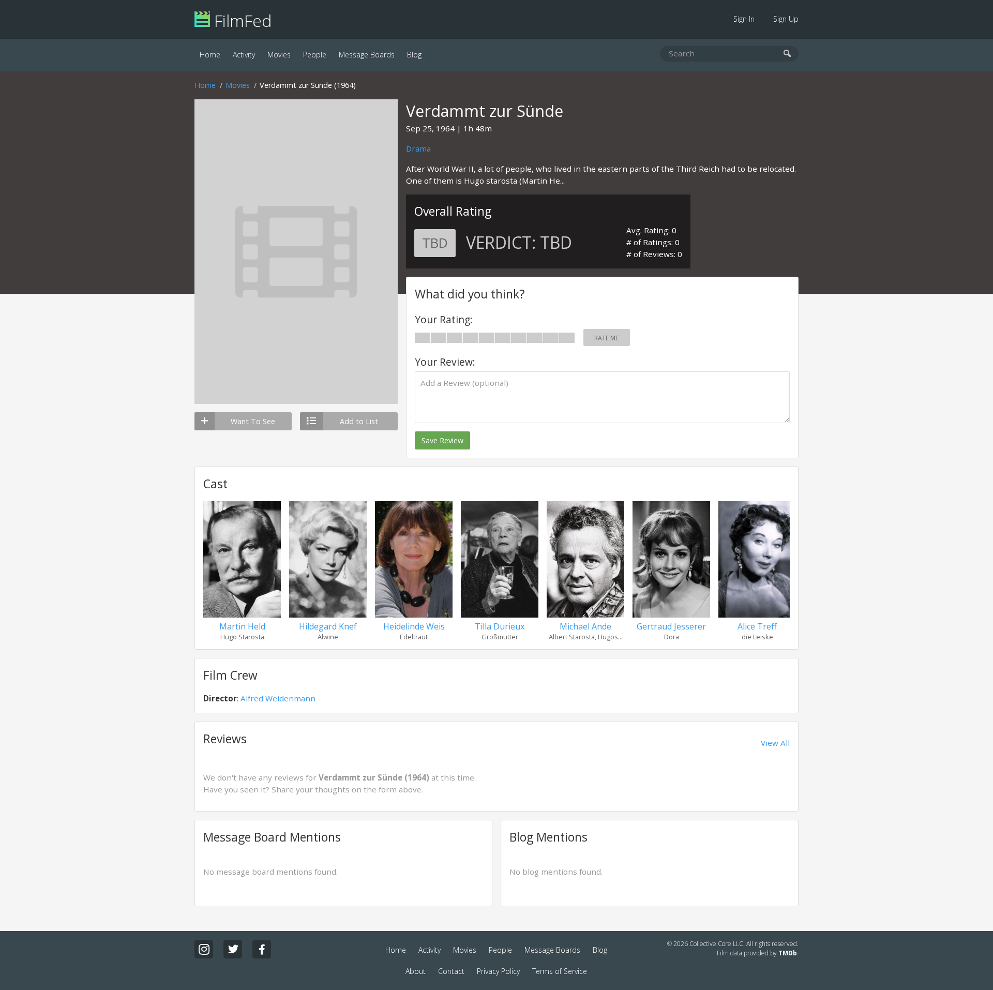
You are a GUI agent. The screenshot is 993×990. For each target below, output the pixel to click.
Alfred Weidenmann (277, 698)
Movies (279, 54)
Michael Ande (585, 626)
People (314, 54)
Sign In (744, 19)
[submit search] (787, 54)
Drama (418, 148)
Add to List (359, 421)
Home (210, 54)
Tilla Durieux (499, 626)
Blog (414, 54)
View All (775, 743)
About (415, 971)
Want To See (253, 421)
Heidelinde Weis (414, 626)
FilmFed (241, 20)
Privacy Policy (498, 971)
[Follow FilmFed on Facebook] (261, 949)
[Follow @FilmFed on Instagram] (203, 949)
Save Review (442, 440)
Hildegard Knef (328, 626)
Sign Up (786, 19)
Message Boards (367, 54)
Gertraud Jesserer (671, 626)
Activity (244, 54)
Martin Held (242, 626)
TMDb (787, 953)
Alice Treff (757, 626)
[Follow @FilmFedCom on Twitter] (232, 949)
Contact (451, 971)
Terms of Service (559, 971)
